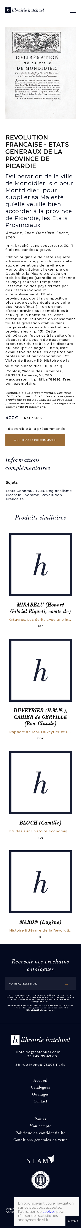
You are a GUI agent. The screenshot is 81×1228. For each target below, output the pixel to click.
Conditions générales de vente (40, 1140)
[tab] (37, 464)
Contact (41, 1102)
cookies (49, 1212)
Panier (40, 1119)
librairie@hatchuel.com (40, 1010)
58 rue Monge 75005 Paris (40, 1065)
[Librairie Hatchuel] (24, 11)
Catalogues (40, 1088)
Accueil (40, 1081)
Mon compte (41, 1126)
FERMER (72, 1220)
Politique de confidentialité (40, 1133)
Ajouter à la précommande (35, 440)
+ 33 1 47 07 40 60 (40, 1056)
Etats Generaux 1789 (25, 491)
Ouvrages (40, 1095)
